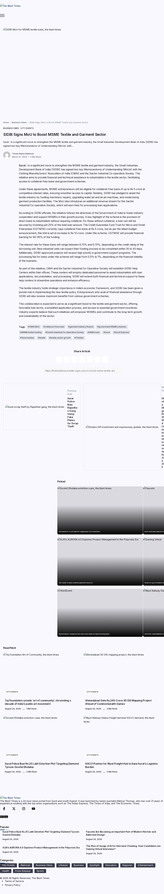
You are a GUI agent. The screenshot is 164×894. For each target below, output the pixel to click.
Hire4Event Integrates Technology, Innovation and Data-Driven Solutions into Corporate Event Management (84, 634)
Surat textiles (28, 338)
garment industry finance (81, 327)
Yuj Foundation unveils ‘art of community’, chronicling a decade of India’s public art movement (38, 702)
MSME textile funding (32, 332)
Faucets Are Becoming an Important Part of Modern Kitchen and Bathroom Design (121, 833)
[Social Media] (4, 809)
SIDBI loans (94, 332)
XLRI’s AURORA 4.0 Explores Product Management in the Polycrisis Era (76, 583)
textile (42, 338)
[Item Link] (100, 510)
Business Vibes (19, 122)
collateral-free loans (54, 327)
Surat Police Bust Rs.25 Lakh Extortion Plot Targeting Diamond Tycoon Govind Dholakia (79, 531)
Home (6, 122)
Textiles (80, 338)
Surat (107, 332)
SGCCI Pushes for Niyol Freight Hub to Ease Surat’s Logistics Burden (121, 765)
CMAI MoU (34, 327)
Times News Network (23, 153)
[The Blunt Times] (10, 5)
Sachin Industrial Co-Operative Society (65, 332)
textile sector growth (61, 338)
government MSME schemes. (113, 327)
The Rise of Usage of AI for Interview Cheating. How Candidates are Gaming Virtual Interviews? (123, 847)
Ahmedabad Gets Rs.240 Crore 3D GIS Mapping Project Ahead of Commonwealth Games (118, 702)
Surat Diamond (122, 332)
